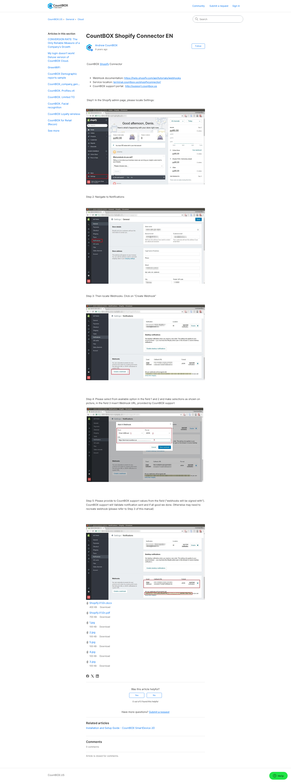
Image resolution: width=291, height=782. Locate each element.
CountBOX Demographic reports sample (62, 75)
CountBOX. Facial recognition (58, 105)
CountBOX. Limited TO (61, 97)
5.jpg (92, 642)
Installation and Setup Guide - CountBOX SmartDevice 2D (120, 728)
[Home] (58, 6)
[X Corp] (92, 676)
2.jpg (92, 632)
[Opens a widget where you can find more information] (278, 776)
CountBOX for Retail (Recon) (60, 122)
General (70, 19)
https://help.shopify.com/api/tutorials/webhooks (152, 78)
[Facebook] (87, 676)
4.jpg (92, 651)
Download (105, 607)
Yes (136, 695)
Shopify (104, 64)
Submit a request (218, 5)
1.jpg (92, 622)
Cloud (81, 19)
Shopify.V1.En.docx (100, 603)
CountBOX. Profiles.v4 (61, 90)
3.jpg (92, 661)
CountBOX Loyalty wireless (64, 114)
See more (53, 130)
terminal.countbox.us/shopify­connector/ (137, 82)
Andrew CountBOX (106, 45)
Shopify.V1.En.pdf (99, 612)
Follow (198, 46)
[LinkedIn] (97, 676)
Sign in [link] (236, 5)
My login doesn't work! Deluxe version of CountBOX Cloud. (61, 57)
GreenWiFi (54, 67)
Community (198, 5)
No (154, 695)
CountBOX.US (55, 19)
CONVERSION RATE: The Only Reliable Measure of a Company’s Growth (64, 43)
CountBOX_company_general (64, 84)
